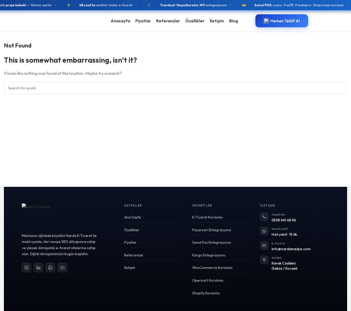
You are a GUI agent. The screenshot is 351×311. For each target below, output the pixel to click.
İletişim (129, 267)
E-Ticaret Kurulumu (207, 217)
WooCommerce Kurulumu (212, 267)
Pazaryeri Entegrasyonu (211, 230)
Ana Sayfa (132, 217)
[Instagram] (26, 267)
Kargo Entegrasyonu (208, 255)
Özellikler (132, 230)
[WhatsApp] (50, 267)
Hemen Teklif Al (285, 20)
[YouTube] (62, 267)
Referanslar (133, 255)
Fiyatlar (130, 242)
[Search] (341, 88)
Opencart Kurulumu (207, 280)
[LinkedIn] (38, 267)
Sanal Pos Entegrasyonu (211, 242)
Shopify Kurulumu (206, 293)
